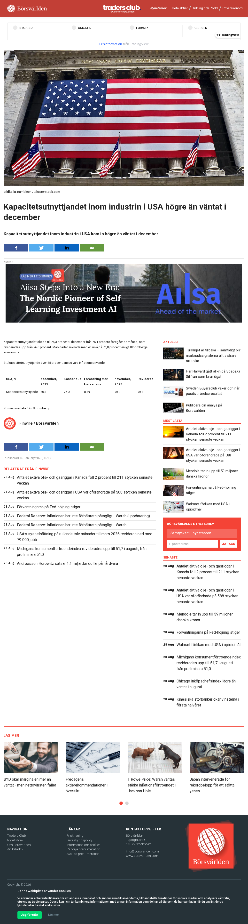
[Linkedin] (66, 247)
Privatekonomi (233, 8)
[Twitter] (41, 247)
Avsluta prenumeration (83, 854)
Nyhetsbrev (158, 8)
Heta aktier (179, 8)
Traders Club (16, 835)
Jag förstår (29, 914)
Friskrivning (75, 835)
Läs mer (53, 914)
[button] (121, 803)
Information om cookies (84, 845)
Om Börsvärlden (19, 845)
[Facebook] (16, 247)
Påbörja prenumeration (83, 849)
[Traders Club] (122, 8)
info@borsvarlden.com (142, 851)
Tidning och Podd (205, 8)
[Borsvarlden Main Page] (27, 9)
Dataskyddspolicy (79, 840)
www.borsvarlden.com (142, 856)
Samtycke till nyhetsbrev (190, 533)
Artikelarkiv (15, 849)
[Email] (92, 247)
